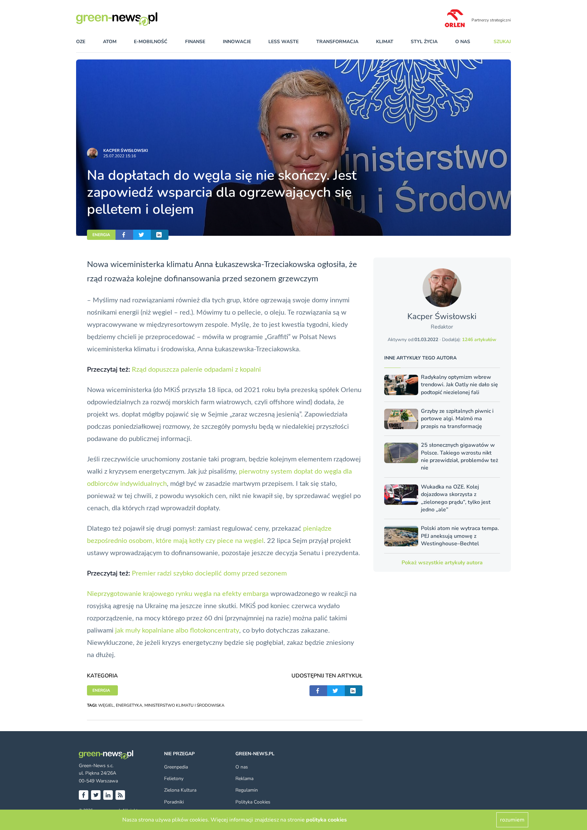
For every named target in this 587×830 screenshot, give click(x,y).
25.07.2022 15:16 (119, 156)
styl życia (424, 41)
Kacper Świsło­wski (125, 150)
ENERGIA (101, 234)
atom (110, 41)
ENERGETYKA (129, 705)
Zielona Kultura (180, 790)
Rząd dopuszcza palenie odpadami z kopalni (196, 369)
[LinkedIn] (108, 795)
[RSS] (120, 795)
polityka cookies (326, 820)
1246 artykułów (479, 339)
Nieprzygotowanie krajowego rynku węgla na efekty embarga (178, 593)
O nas (462, 41)
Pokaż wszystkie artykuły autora (442, 562)
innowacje (237, 41)
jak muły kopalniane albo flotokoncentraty (177, 630)
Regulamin (246, 790)
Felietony (173, 778)
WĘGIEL (106, 705)
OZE (80, 41)
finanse (195, 41)
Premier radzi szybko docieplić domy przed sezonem (209, 573)
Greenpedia (176, 767)
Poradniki (174, 802)
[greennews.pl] (130, 19)
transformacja (337, 41)
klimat (384, 41)
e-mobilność (150, 41)
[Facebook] (83, 795)
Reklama (244, 778)
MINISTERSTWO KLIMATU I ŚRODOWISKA (184, 705)
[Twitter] (96, 795)
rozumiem (512, 820)
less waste (283, 41)
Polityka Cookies (252, 802)
